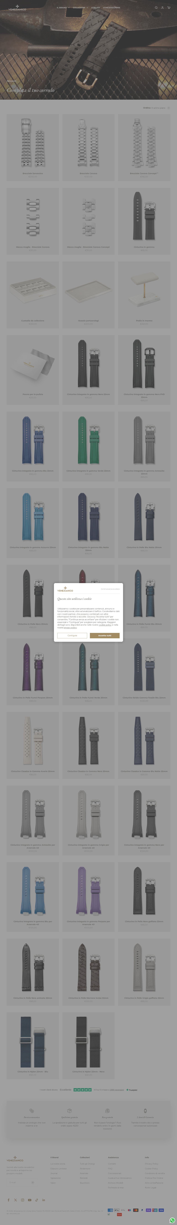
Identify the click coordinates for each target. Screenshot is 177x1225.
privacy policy (70, 627)
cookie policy (105, 625)
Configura (72, 635)
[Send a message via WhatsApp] (172, 1220)
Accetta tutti (104, 635)
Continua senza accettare (110, 589)
